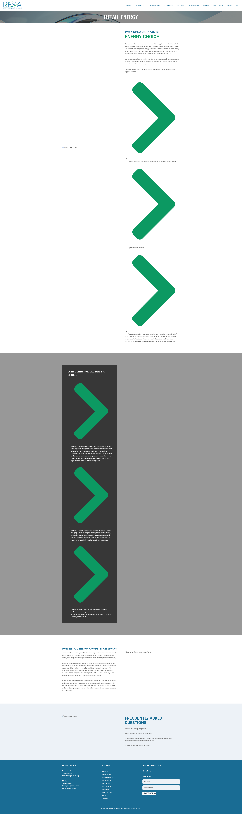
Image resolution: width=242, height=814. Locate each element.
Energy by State (107, 777)
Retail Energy (106, 774)
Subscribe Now (149, 793)
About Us (105, 771)
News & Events (107, 792)
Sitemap (105, 798)
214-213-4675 (72, 788)
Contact (230, 5)
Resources (106, 783)
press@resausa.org (72, 786)
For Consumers (107, 786)
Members (105, 789)
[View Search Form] (237, 5)
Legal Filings (168, 5)
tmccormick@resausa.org (70, 776)
